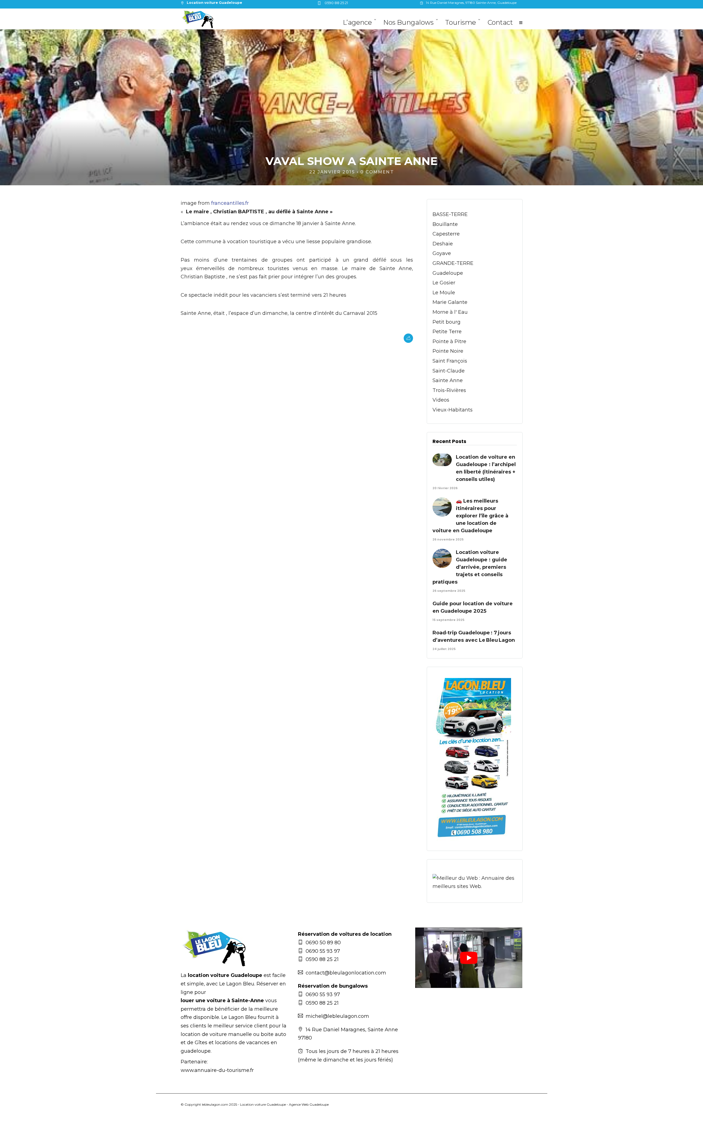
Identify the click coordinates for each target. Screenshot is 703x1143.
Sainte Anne (448, 380)
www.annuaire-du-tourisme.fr (217, 1070)
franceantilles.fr (230, 203)
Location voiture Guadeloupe (263, 1104)
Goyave (442, 253)
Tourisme (460, 22)
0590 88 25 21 (336, 3)
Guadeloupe (448, 273)
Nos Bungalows (408, 22)
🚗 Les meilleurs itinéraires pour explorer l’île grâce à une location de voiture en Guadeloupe (470, 516)
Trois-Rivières (449, 390)
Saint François (450, 361)
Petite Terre (447, 332)
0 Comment (377, 172)
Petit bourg (447, 322)
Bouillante (445, 224)
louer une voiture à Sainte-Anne (222, 1001)
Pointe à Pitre (449, 341)
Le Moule (444, 293)
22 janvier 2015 (332, 172)
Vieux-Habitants (453, 410)
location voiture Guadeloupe (225, 975)
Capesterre (446, 234)
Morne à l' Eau (450, 312)
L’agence (357, 22)
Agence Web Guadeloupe (309, 1104)
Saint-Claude (449, 371)
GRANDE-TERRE (453, 263)
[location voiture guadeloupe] (472, 841)
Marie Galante (450, 302)
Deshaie (443, 244)
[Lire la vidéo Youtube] (468, 958)
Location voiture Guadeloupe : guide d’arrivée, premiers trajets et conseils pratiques (470, 567)
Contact (500, 22)
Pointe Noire (448, 351)
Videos (441, 400)
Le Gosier (444, 283)
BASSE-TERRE (450, 214)
